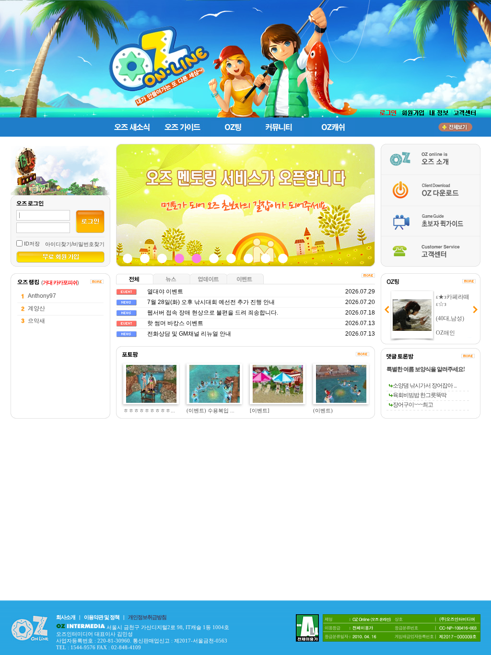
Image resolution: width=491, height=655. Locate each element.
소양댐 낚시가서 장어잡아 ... (424, 385)
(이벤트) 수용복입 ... (210, 410)
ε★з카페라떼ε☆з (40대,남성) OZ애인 (452, 314)
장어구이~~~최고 (413, 404)
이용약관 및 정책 (101, 617)
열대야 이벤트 (165, 291)
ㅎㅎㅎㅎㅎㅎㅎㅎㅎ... (149, 410)
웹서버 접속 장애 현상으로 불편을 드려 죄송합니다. (212, 312)
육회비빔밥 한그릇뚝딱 (419, 395)
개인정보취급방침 (147, 617)
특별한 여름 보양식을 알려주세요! (425, 369)
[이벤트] (259, 410)
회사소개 (65, 617)
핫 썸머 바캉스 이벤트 (175, 323)
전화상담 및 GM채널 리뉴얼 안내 (189, 333)
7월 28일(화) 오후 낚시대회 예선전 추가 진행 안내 (211, 302)
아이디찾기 (58, 244)
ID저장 (32, 243)
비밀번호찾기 (89, 244)
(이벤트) (323, 410)
